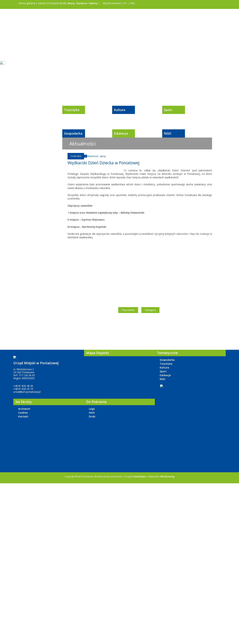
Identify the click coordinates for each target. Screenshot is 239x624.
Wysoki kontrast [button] (111, 3)
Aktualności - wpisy (96, 156)
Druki (92, 416)
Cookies (23, 412)
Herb (92, 412)
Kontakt (23, 416)
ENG (132, 3)
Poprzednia (128, 310)
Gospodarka (73, 133)
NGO (167, 133)
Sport (168, 110)
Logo (92, 408)
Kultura (119, 110)
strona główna (26, 3)
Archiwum (24, 408)
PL (125, 3)
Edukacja (121, 133)
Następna (150, 310)
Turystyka (71, 110)
